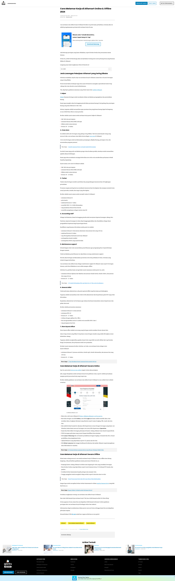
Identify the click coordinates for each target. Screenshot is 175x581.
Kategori (106, 567)
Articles (140, 564)
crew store (92, 136)
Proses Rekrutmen (84, 529)
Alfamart (97, 90)
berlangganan (8, 572)
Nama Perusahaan (108, 564)
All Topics (140, 562)
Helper (62, 97)
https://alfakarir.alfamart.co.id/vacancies (91, 416)
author (140, 567)
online (79, 370)
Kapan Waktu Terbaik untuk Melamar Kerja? (80, 490)
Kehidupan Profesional (42, 564)
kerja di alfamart (91, 523)
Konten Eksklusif (40, 573)
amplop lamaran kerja (103, 483)
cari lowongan (21, 572)
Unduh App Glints (141, 3)
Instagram (73, 567)
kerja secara (74, 370)
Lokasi (105, 562)
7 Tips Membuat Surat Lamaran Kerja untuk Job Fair (82, 361)
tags (139, 573)
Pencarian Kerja (73, 529)
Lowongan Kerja (12, 3)
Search (140, 570)
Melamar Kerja (64, 529)
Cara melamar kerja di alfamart (76, 523)
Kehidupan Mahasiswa (42, 570)
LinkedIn (72, 570)
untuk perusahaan (166, 3)
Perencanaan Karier (41, 567)
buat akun (152, 3)
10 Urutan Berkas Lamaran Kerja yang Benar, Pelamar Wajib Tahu (86, 450)
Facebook (73, 562)
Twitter (72, 564)
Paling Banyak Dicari (109, 570)
